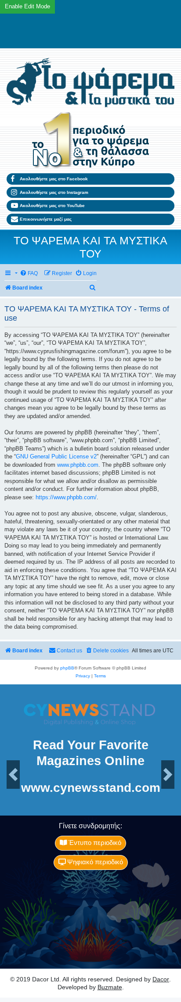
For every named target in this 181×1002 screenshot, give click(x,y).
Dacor (160, 979)
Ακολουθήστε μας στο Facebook (54, 178)
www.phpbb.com (77, 465)
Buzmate (110, 987)
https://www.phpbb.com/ (66, 497)
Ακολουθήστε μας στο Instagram (54, 192)
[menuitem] (29, 273)
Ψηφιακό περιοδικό (94, 862)
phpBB (67, 668)
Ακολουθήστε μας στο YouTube (52, 205)
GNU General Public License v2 (56, 456)
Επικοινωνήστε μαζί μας (46, 219)
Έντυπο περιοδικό (94, 842)
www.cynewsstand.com (90, 787)
